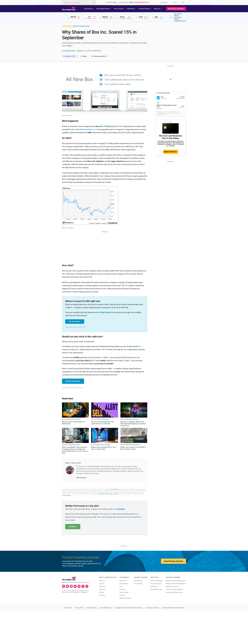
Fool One (122, 595)
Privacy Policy (79, 608)
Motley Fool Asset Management (175, 580)
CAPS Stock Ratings (156, 580)
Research (102, 586)
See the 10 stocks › (73, 381)
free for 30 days (139, 492)
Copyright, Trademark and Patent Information (129, 608)
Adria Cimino (76, 444)
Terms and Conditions (152, 608)
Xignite (77, 592)
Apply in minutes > (170, 152)
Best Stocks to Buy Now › (176, 9)
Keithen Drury (135, 419)
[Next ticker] (171, 17)
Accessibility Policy (106, 608)
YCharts (71, 228)
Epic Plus (122, 589)
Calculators (153, 586)
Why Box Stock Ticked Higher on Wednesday (73, 423)
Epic (121, 586)
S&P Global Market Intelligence (83, 129)
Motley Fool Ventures (172, 586)
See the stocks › (75, 321)
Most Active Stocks (178, 14)
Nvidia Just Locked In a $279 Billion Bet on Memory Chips (133, 448)
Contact (101, 592)
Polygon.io (84, 592)
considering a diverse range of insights (108, 494)
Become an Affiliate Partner (174, 592)
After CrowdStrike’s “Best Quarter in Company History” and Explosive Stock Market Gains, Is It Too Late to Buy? (75, 450)
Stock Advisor (124, 583)
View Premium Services (173, 561)
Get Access (159, 108)
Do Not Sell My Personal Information (173, 608)
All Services (123, 580)
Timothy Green (69, 51)
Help (182, 2)
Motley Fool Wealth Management (176, 583)
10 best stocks (105, 312)
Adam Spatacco (136, 444)
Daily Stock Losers (180, 21)
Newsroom (102, 589)
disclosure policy (66, 495)
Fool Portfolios (124, 592)
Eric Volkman (76, 419)
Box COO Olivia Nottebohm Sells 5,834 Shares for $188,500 (102, 423)
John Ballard (105, 419)
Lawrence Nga (105, 444)
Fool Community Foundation (174, 589)
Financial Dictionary (156, 589)
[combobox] (79, 2)
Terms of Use (68, 608)
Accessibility (164, 2)
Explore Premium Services (81, 26)
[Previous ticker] (63, 17)
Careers (101, 583)
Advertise (102, 595)
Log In (175, 2)
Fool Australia (138, 580)
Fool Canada (138, 583)
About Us (102, 580)
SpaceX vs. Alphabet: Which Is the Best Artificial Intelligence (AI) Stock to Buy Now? (133, 424)
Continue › (73, 527)
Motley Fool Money (125, 598)
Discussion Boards (156, 583)
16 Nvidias (120, 509)
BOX (101, 126)
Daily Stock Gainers (177, 18)
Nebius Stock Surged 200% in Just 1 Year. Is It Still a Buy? (104, 448)
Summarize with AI (100, 56)
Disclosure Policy (92, 608)
